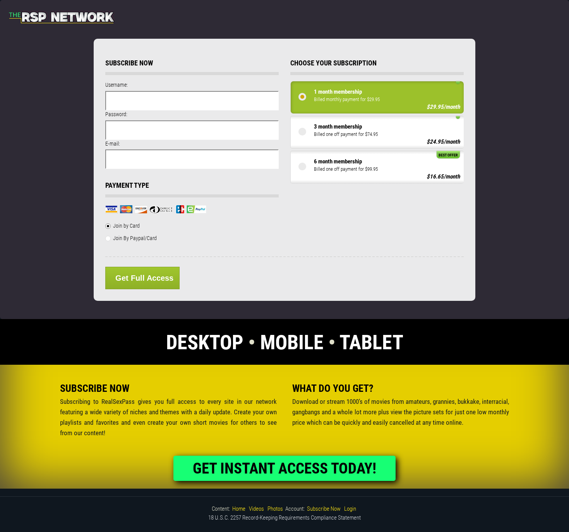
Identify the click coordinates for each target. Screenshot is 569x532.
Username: (116, 85)
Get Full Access (144, 278)
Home (238, 508)
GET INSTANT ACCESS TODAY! (284, 468)
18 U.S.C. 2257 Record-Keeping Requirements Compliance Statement (284, 517)
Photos (275, 508)
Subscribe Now (324, 508)
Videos (256, 508)
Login (350, 508)
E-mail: (112, 144)
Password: (116, 114)
